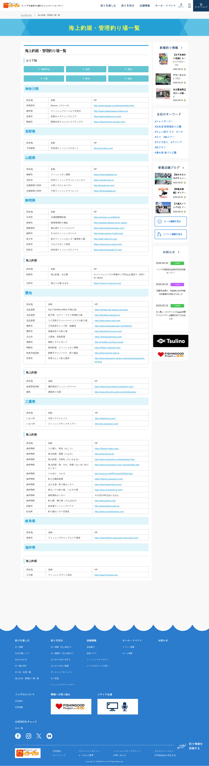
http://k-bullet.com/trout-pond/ (109, 342)
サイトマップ (59, 755)
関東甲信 (45, 69)
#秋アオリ (160, 147)
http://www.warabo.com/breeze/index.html (114, 105)
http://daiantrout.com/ (105, 418)
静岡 (88, 69)
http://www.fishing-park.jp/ (107, 506)
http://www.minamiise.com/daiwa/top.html (114, 459)
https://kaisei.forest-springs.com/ (109, 121)
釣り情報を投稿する (196, 746)
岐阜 (88, 78)
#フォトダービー (164, 121)
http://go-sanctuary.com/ (106, 423)
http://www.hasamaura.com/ (108, 484)
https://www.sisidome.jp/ (105, 174)
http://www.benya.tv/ (104, 454)
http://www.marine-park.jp (107, 353)
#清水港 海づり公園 (165, 152)
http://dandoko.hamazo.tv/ (107, 315)
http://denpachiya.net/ (105, 500)
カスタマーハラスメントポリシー (171, 751)
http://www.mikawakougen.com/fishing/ (113, 326)
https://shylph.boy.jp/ (104, 180)
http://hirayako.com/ (103, 148)
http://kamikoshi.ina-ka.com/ (108, 331)
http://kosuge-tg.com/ (104, 185)
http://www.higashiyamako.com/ (109, 228)
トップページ (26, 15)
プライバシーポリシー (89, 751)
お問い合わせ (119, 755)
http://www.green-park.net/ (107, 320)
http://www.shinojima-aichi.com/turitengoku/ (115, 392)
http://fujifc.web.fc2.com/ (105, 239)
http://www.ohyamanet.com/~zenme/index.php (117, 464)
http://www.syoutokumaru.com (109, 511)
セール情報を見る (172, 221)
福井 (130, 78)
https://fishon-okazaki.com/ (108, 347)
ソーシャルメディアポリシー (127, 751)
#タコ (158, 137)
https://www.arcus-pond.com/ (108, 244)
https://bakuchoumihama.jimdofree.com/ (114, 386)
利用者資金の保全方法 (165, 755)
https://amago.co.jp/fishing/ (107, 217)
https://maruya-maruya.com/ (107, 283)
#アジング (176, 142)
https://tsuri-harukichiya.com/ (109, 489)
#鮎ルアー (169, 137)
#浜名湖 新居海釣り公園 (168, 126)
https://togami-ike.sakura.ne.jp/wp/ (111, 309)
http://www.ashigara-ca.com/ (107, 116)
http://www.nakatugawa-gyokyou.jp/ (111, 111)
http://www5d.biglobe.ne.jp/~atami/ (110, 222)
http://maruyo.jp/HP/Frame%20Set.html (114, 473)
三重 (45, 78)
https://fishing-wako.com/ (107, 448)
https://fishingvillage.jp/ (105, 191)
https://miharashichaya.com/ (108, 336)
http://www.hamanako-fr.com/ (108, 249)
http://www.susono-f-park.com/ (108, 233)
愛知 (130, 69)
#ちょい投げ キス (164, 132)
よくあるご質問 (86, 755)
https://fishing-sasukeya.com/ (109, 479)
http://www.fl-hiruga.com (106, 575)
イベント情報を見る (172, 234)
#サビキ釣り (161, 142)
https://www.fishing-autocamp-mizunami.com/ (116, 538)
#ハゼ (179, 132)
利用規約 (57, 751)
